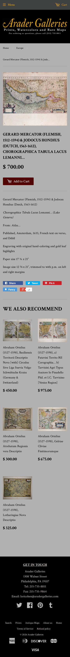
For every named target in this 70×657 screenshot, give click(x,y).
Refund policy (44, 628)
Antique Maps (32, 623)
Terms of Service (25, 628)
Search (8, 623)
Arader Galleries (36, 634)
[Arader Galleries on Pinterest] (40, 607)
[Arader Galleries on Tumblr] (51, 607)
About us (47, 623)
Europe (19, 48)
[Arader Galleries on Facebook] (30, 607)
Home (6, 48)
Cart (64, 5)
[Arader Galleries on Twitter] (19, 607)
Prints (18, 623)
